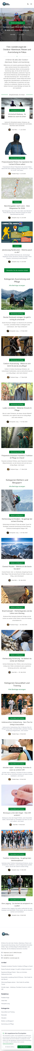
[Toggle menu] (31, 4)
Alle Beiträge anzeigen (17, 285)
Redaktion (5, 994)
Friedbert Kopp (5, 997)
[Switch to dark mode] (27, 4)
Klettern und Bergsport (17, 23)
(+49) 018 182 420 (8, 955)
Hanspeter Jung (5, 1003)
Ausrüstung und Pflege (17, 158)
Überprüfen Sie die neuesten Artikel (17, 270)
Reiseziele (17, 202)
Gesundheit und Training (17, 110)
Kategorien (5, 1008)
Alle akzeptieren (24, 1046)
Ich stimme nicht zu (9, 1046)
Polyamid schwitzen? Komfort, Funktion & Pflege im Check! (17, 966)
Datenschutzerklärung (8, 1043)
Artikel (3, 963)
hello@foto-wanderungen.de (11, 958)
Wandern (17, 246)
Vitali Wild (4, 1000)
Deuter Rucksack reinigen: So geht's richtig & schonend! (16, 969)
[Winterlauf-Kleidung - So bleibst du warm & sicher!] (17, 108)
